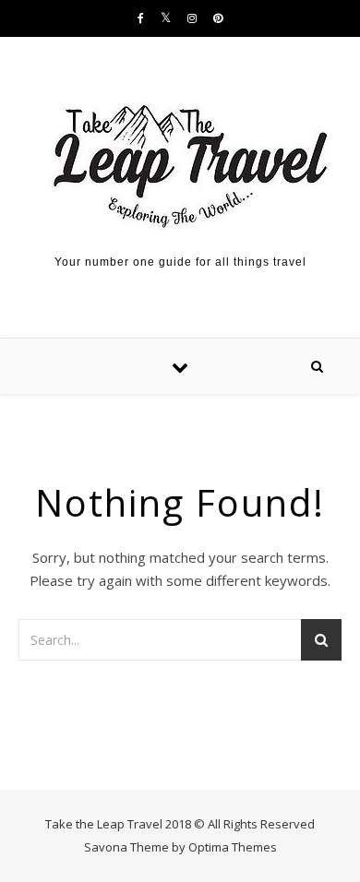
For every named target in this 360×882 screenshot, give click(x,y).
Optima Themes (232, 847)
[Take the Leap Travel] (180, 166)
